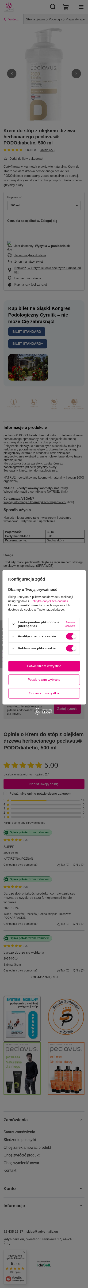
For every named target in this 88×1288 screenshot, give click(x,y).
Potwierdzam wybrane (44, 679)
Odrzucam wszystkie (44, 693)
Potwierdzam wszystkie (44, 666)
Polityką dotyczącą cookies (49, 601)
